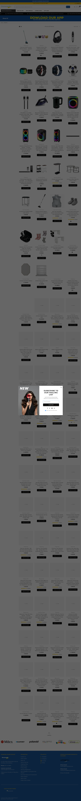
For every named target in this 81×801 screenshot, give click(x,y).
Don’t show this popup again (51, 410)
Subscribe (51, 404)
